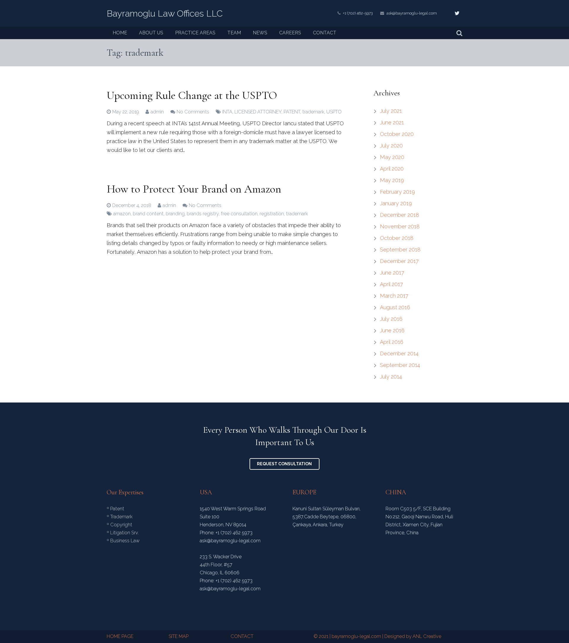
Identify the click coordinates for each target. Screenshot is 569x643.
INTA (227, 112)
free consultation (239, 214)
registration (272, 214)
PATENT (292, 112)
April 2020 (392, 169)
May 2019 (392, 180)
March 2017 (394, 296)
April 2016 (391, 342)
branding (175, 214)
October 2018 (396, 238)
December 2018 (399, 215)
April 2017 (391, 284)
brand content (148, 214)
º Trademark (119, 516)
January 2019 (396, 203)
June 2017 (392, 273)
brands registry (203, 214)
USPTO (334, 112)
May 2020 (392, 157)
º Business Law (123, 540)
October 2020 (397, 134)
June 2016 (392, 330)
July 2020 (391, 145)
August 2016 (395, 307)
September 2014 (400, 365)
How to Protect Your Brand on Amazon (194, 189)
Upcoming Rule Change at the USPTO (192, 95)
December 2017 (399, 261)
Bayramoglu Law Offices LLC (165, 13)
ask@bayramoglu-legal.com (411, 13)
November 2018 (400, 226)
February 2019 (397, 192)
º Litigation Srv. (123, 532)
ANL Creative (427, 636)
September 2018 (400, 249)
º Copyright (119, 524)
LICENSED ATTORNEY (258, 112)
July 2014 (391, 376)
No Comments (193, 112)
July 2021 (391, 111)
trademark (313, 112)
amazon (122, 214)
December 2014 (399, 353)
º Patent (115, 508)
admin (157, 112)
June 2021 (392, 122)
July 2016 (391, 319)
